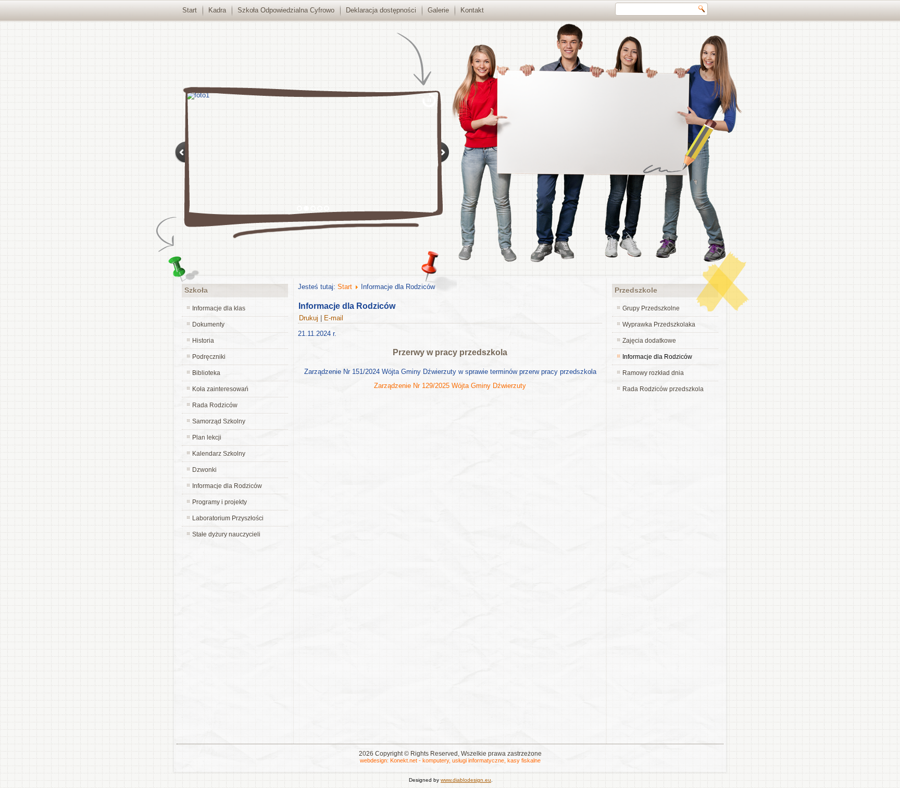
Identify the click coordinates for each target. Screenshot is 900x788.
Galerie (438, 10)
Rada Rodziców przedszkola (663, 389)
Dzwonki (204, 469)
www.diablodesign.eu (466, 780)
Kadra (217, 10)
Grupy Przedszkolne (651, 308)
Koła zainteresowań (220, 389)
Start (189, 10)
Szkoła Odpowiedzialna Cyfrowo (286, 10)
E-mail (333, 318)
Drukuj (309, 318)
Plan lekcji (206, 437)
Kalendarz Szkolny (218, 453)
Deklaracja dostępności (381, 10)
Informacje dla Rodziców (227, 486)
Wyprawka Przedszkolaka (658, 324)
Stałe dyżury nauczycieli (226, 534)
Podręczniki (209, 356)
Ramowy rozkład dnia (653, 373)
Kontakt (472, 10)
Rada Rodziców (215, 405)
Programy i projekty (219, 502)
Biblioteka (206, 373)
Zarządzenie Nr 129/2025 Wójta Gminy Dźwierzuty (450, 386)
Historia (203, 340)
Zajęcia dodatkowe (649, 340)
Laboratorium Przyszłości (228, 518)
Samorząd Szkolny (218, 421)
